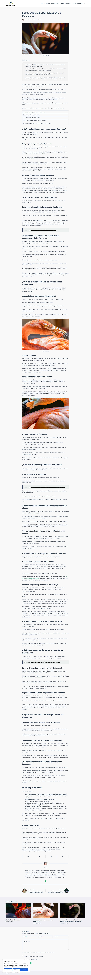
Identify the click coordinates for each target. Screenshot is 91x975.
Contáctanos (69, 3)
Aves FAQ (48, 3)
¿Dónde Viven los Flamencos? (13, 919)
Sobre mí (62, 3)
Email (40, 937)
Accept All (24, 969)
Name (24, 937)
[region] (16, 966)
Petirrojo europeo (55, 3)
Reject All (16, 969)
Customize (8, 969)
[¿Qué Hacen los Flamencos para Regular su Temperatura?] (45, 910)
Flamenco (39, 19)
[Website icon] (45, 881)
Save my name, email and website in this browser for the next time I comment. (39, 952)
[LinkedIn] (63, 856)
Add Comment (26, 941)
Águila (41, 3)
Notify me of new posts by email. (31, 959)
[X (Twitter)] (40, 856)
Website (56, 937)
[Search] (84, 3)
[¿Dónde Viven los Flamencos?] (18, 910)
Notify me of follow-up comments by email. (33, 956)
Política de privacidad (78, 3)
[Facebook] (28, 856)
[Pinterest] (51, 856)
